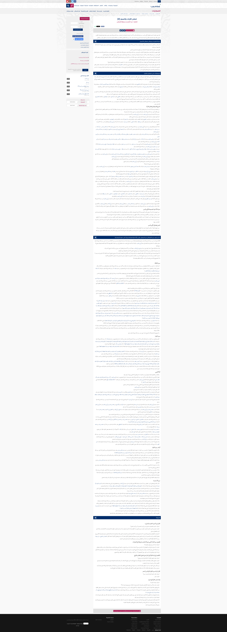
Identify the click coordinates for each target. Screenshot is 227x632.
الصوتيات (91, 5)
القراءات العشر (92, 11)
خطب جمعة (158, 625)
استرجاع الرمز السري (84, 43)
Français (146, 1)
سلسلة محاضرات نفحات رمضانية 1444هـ (79, 63)
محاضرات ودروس (157, 621)
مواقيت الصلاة (110, 621)
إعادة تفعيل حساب (85, 47)
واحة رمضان (134, 621)
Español (155, 1)
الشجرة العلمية (84, 11)
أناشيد (147, 619)
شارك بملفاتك (70, 11)
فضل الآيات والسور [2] (127, 19)
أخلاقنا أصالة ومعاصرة (83, 57)
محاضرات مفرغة (157, 623)
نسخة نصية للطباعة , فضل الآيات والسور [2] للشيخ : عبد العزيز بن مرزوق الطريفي (126, 611)
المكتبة (86, 5)
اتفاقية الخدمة (73, 623)
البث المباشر (77, 11)
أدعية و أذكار (146, 625)
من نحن (77, 625)
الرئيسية (115, 5)
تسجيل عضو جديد (85, 45)
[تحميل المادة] (123, 30)
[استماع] (125, 30)
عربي (159, 1)
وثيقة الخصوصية (80, 623)
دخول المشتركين (78, 29)
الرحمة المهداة (134, 619)
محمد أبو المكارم (86, 95)
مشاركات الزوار (98, 619)
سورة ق (87, 82)
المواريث (82, 5)
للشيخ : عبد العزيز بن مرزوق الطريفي (127, 22)
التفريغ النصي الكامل (129, 30)
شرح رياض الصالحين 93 (84, 90)
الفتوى (101, 5)
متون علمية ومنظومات (144, 621)
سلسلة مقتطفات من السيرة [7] (83, 86)
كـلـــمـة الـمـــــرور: (82, 26)
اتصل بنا (68, 623)
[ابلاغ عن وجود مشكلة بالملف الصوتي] (120, 30)
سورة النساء (87, 79)
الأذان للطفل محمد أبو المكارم (84, 94)
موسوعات (110, 5)
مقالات (105, 5)
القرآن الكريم (106, 11)
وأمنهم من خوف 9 (84, 60)
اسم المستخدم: (81, 22)
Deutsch (151, 1)
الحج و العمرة (134, 623)
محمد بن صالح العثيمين (85, 92)
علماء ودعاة (99, 11)
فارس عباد (87, 84)
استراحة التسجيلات (145, 628)
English (141, 1)
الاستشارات (96, 5)
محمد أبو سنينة (87, 80)
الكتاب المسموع (157, 628)
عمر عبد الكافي (86, 88)
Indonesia (137, 1)
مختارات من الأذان (145, 623)
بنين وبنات (76, 5)
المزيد (85, 70)
